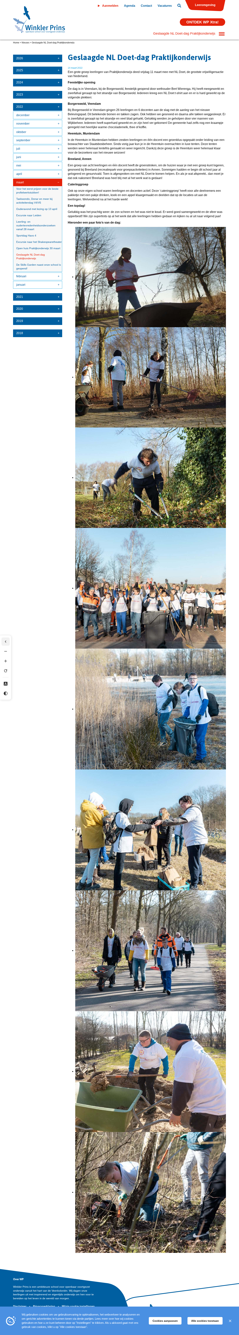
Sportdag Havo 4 (26, 235)
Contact (146, 5)
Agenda (129, 5)
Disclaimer (20, 1306)
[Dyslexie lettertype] (5, 684)
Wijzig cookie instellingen (78, 1306)
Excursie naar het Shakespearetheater (39, 241)
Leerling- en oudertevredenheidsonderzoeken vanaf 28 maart (35, 225)
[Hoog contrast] (5, 693)
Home (16, 42)
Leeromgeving (205, 5)
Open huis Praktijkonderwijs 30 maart (38, 248)
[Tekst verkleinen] (5, 651)
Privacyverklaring (44, 1306)
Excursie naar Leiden (28, 215)
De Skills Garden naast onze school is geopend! (38, 266)
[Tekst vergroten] (5, 661)
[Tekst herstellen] (5, 671)
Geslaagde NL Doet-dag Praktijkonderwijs (30, 256)
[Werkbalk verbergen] (5, 642)
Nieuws (25, 42)
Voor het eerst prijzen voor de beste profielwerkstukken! (37, 190)
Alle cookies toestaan (205, 1320)
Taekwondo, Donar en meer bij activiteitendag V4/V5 (34, 200)
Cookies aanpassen (165, 1320)
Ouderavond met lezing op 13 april (36, 208)
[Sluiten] (230, 1320)
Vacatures (165, 5)
